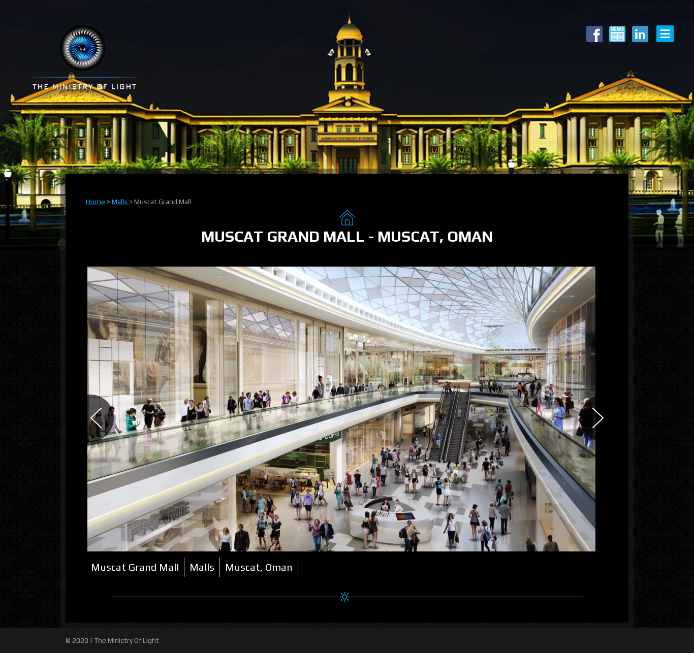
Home (95, 202)
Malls (120, 202)
